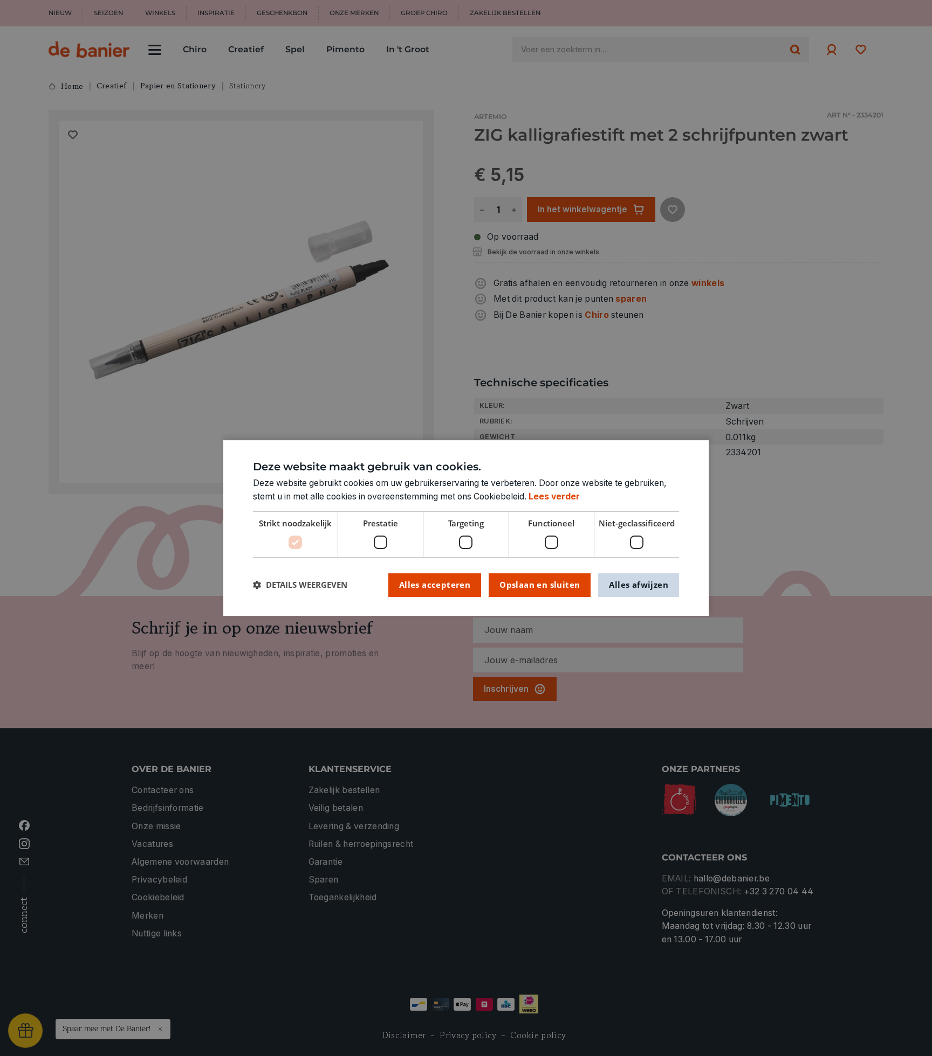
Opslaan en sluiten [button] (539, 584)
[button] (300, 585)
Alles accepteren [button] (434, 584)
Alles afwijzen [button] (638, 584)
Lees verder (554, 496)
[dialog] (466, 528)
